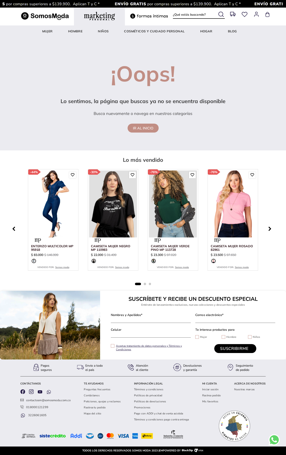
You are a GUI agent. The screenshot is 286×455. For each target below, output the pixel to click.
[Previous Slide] (15, 228)
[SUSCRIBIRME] (235, 348)
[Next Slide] (271, 228)
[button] (34, 261)
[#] (245, 14)
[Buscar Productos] (221, 13)
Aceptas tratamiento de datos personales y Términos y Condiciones (149, 347)
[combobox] (199, 14)
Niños (256, 337)
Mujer (203, 337)
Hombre (231, 337)
